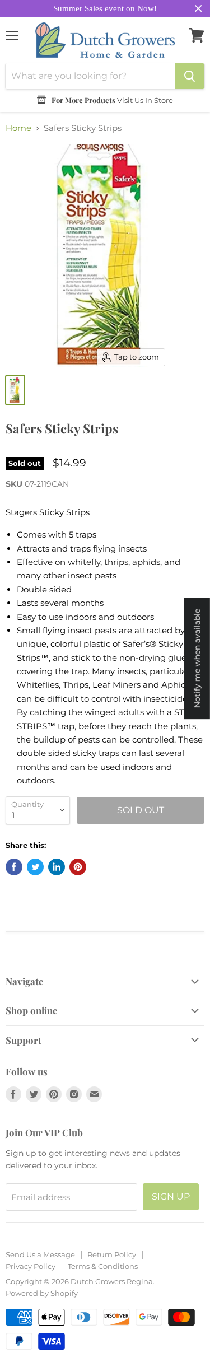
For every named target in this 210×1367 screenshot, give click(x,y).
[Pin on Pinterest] (77, 867)
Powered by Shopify (42, 1293)
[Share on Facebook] (14, 867)
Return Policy (111, 1254)
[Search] (189, 76)
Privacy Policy (30, 1266)
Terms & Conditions (103, 1266)
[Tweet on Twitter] (35, 867)
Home (18, 128)
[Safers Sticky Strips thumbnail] (15, 390)
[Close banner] (198, 8)
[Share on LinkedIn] (56, 867)
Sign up (171, 1196)
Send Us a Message (40, 1254)
